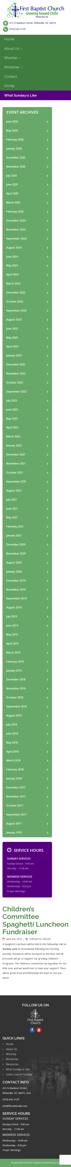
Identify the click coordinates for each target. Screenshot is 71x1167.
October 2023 (14, 301)
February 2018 (15, 769)
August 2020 (14, 562)
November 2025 (16, 166)
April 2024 (12, 274)
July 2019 (11, 616)
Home (9, 39)
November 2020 (16, 553)
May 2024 (12, 265)
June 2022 (12, 409)
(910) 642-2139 (17, 29)
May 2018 (12, 742)
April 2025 (12, 193)
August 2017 (14, 823)
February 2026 (15, 139)
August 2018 (14, 715)
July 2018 (11, 724)
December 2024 (15, 220)
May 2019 (12, 634)
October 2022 (14, 382)
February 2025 (15, 211)
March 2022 (13, 436)
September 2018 (16, 706)
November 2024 (16, 229)
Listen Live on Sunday (19, 1074)
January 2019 (14, 670)
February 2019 (15, 661)
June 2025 (12, 184)
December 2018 (15, 679)
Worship (11, 58)
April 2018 (12, 751)
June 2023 (12, 328)
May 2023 (12, 337)
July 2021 (11, 499)
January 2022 (14, 445)
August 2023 (14, 319)
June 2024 (12, 256)
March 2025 (13, 202)
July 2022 (11, 400)
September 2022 (16, 391)
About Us (11, 48)
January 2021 (14, 535)
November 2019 (16, 589)
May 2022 (12, 418)
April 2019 (12, 643)
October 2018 (14, 697)
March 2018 (13, 760)
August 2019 (14, 607)
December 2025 (15, 157)
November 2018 (16, 688)
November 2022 (16, 373)
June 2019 (12, 625)
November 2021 (16, 463)
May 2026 (12, 130)
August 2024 (14, 247)
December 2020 (15, 544)
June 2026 (12, 121)
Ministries (11, 67)
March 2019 (13, 652)
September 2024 (16, 238)
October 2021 (14, 472)
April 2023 (12, 346)
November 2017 (16, 796)
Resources (12, 1064)
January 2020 (14, 571)
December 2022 (15, 364)
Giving (9, 86)
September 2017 (16, 814)
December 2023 (15, 292)
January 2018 (14, 778)
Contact (10, 76)
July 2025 (11, 175)
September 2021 (16, 481)
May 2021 (12, 517)
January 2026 (14, 148)
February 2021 (15, 526)
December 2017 (15, 787)
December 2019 (15, 580)
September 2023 (16, 310)
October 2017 (14, 805)
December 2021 (15, 454)
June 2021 (12, 508)
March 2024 (13, 283)
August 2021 (14, 490)
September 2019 (16, 598)
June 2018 (12, 733)
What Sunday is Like (20, 95)
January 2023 (14, 355)
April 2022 (12, 427)
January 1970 (14, 832)
